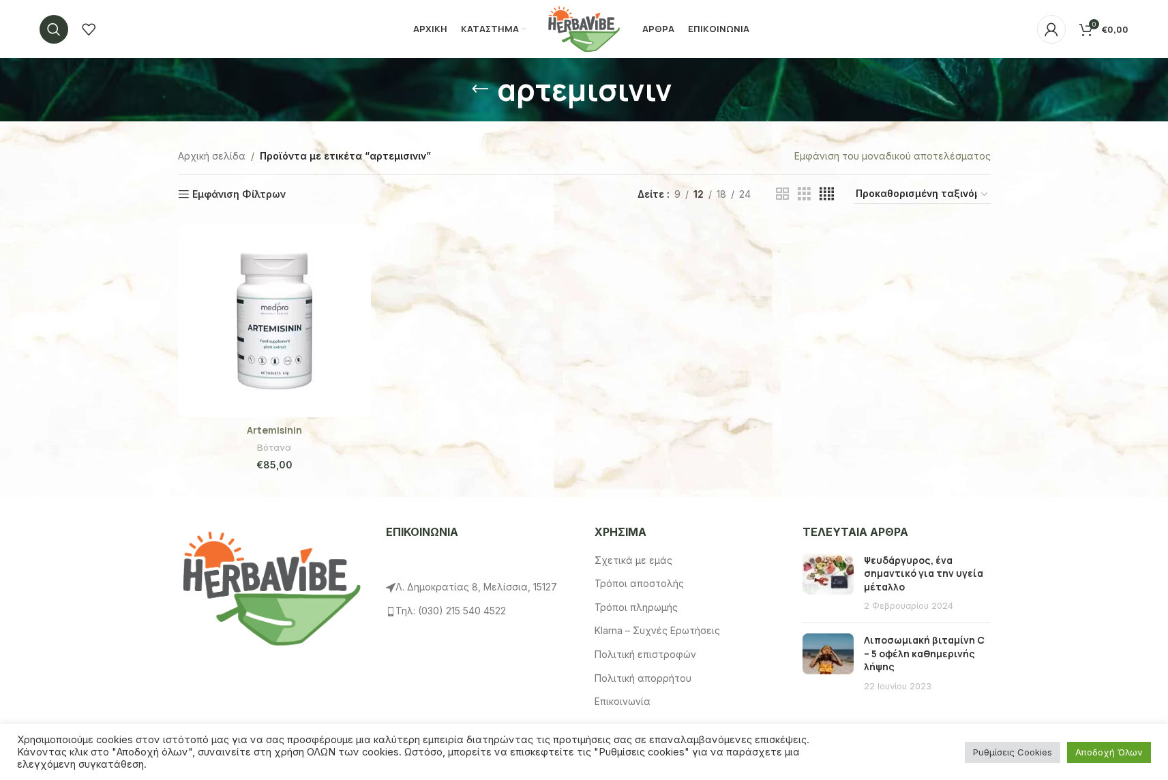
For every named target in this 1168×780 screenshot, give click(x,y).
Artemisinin (274, 429)
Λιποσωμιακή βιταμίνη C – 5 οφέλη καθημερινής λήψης (924, 653)
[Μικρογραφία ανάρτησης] (828, 583)
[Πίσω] (480, 89)
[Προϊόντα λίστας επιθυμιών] (88, 29)
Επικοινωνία (622, 701)
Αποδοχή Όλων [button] (1109, 752)
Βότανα (274, 447)
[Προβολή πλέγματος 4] (827, 193)
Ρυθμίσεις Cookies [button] (1012, 752)
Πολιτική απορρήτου (643, 678)
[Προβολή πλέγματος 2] (782, 193)
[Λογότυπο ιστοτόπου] (583, 27)
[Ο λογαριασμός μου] (1051, 29)
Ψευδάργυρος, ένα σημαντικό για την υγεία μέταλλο (923, 573)
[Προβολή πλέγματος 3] (804, 193)
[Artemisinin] (274, 320)
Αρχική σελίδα (211, 156)
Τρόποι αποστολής (639, 583)
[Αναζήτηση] (54, 29)
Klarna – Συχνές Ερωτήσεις (657, 630)
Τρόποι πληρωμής (636, 607)
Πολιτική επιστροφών (645, 654)
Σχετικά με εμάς (633, 560)
